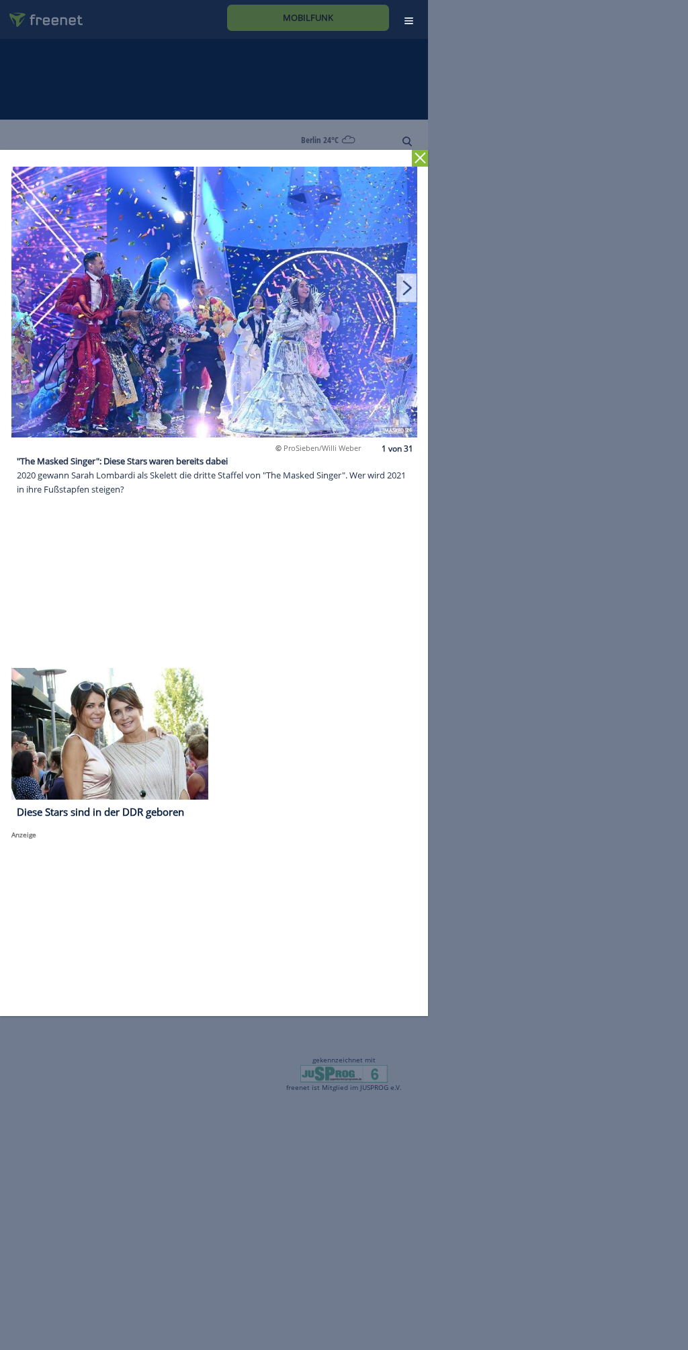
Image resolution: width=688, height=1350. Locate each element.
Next (406, 287)
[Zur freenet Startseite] (41, 14)
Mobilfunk (308, 17)
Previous (21, 287)
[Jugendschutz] (343, 1073)
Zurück (420, 158)
